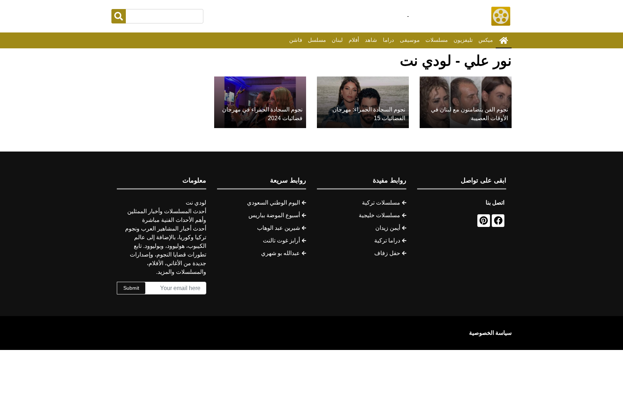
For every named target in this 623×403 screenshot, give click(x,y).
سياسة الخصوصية (490, 333)
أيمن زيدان (387, 228)
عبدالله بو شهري (280, 253)
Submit (131, 288)
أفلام (354, 40)
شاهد (371, 40)
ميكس (485, 40)
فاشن (295, 40)
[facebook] (498, 220)
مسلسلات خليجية (379, 215)
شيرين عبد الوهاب (278, 228)
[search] (118, 16)
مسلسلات (436, 40)
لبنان (337, 40)
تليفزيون (463, 40)
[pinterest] (483, 220)
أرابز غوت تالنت (281, 240)
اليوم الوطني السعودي (273, 203)
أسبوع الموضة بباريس (274, 215)
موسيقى (410, 40)
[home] (504, 40)
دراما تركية (387, 240)
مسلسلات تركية (381, 203)
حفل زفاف (387, 253)
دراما (388, 40)
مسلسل (317, 40)
